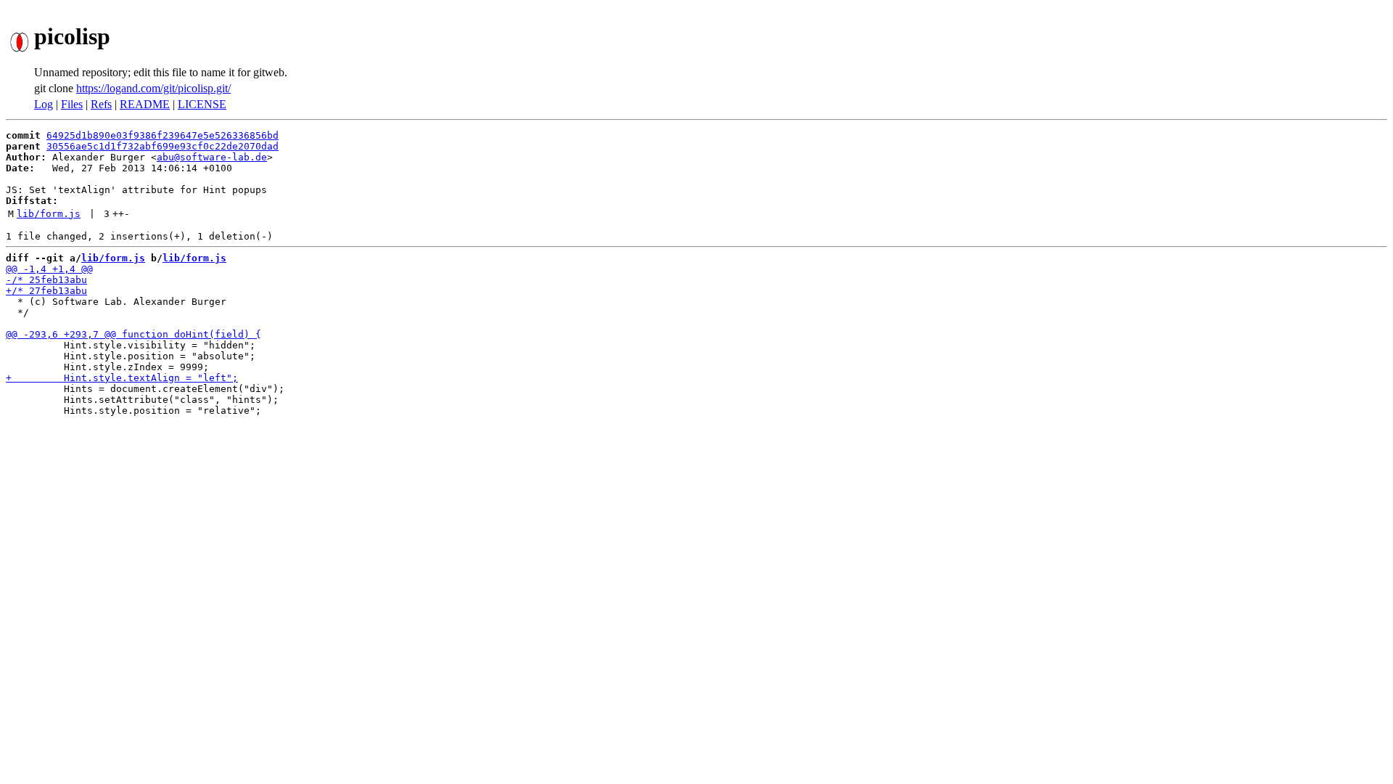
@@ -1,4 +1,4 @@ (49, 269)
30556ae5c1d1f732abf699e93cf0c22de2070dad (162, 146)
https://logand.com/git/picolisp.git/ (153, 88)
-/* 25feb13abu (46, 279)
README (145, 104)
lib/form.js (49, 213)
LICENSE (202, 104)
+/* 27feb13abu (46, 290)
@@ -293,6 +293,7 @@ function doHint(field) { (133, 334)
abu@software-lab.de (212, 157)
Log (43, 104)
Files (72, 104)
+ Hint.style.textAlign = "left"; (122, 377)
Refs (101, 104)
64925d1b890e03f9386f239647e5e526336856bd (162, 135)
